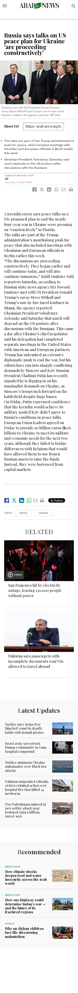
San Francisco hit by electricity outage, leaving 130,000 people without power (35, 590)
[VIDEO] (39, 560)
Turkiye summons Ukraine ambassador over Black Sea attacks (25, 766)
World (9, 923)
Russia (23, 513)
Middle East (13, 866)
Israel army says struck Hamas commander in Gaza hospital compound (25, 747)
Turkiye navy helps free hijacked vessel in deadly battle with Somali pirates (24, 728)
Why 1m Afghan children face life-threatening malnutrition (24, 932)
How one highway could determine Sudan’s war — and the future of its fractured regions (25, 906)
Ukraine (43, 513)
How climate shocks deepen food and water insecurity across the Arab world (26, 877)
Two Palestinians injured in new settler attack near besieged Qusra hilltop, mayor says (25, 810)
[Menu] (4, 6)
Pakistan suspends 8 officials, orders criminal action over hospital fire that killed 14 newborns (27, 787)
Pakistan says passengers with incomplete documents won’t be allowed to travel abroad (36, 661)
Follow (58, 500)
